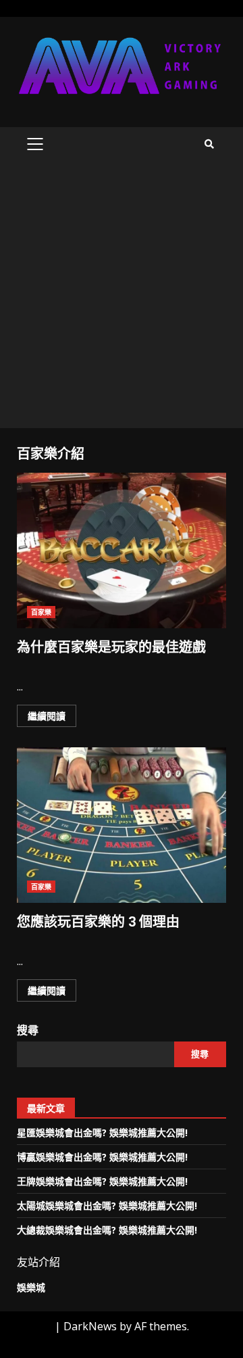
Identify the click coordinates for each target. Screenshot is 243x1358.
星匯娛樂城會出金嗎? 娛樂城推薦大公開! (102, 1132)
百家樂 (41, 612)
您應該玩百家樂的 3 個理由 (121, 825)
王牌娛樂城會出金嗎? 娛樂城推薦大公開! (102, 1181)
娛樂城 (31, 1287)
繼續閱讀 (46, 715)
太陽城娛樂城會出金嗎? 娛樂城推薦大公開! (107, 1205)
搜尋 (27, 1030)
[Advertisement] (121, 299)
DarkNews (90, 1326)
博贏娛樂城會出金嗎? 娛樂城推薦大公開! (102, 1156)
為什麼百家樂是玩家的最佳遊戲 (121, 550)
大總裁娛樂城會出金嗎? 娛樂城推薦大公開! (107, 1229)
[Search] (209, 144)
